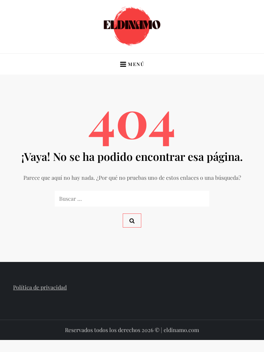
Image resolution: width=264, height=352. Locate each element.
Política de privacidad (40, 287)
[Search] (132, 220)
